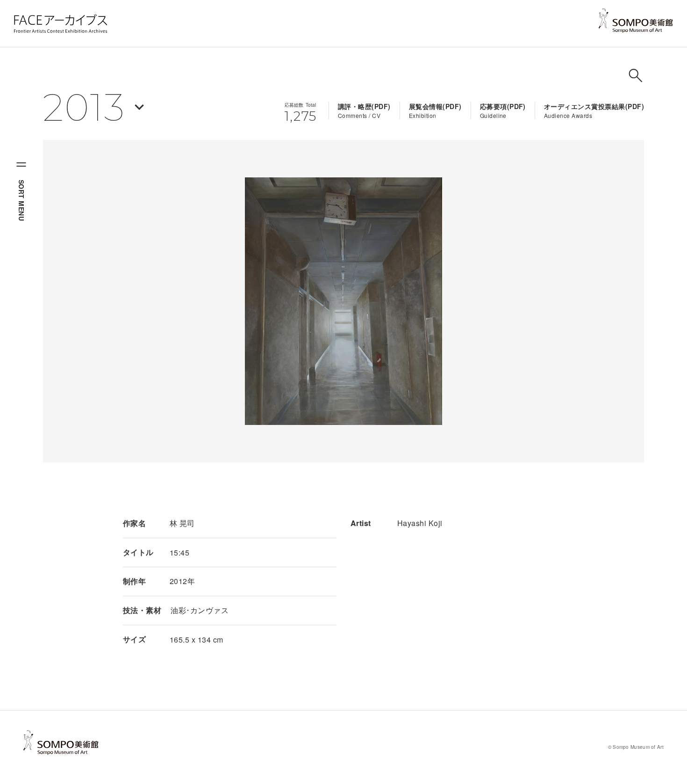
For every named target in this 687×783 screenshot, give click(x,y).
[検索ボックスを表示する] (635, 75)
